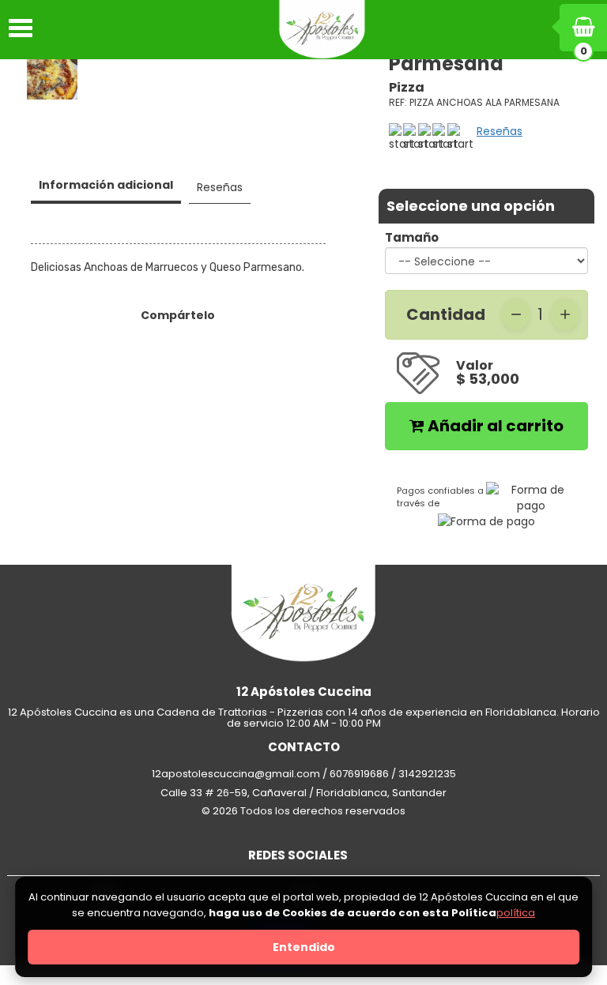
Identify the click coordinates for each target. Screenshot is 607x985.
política (515, 912)
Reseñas (499, 131)
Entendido (304, 947)
